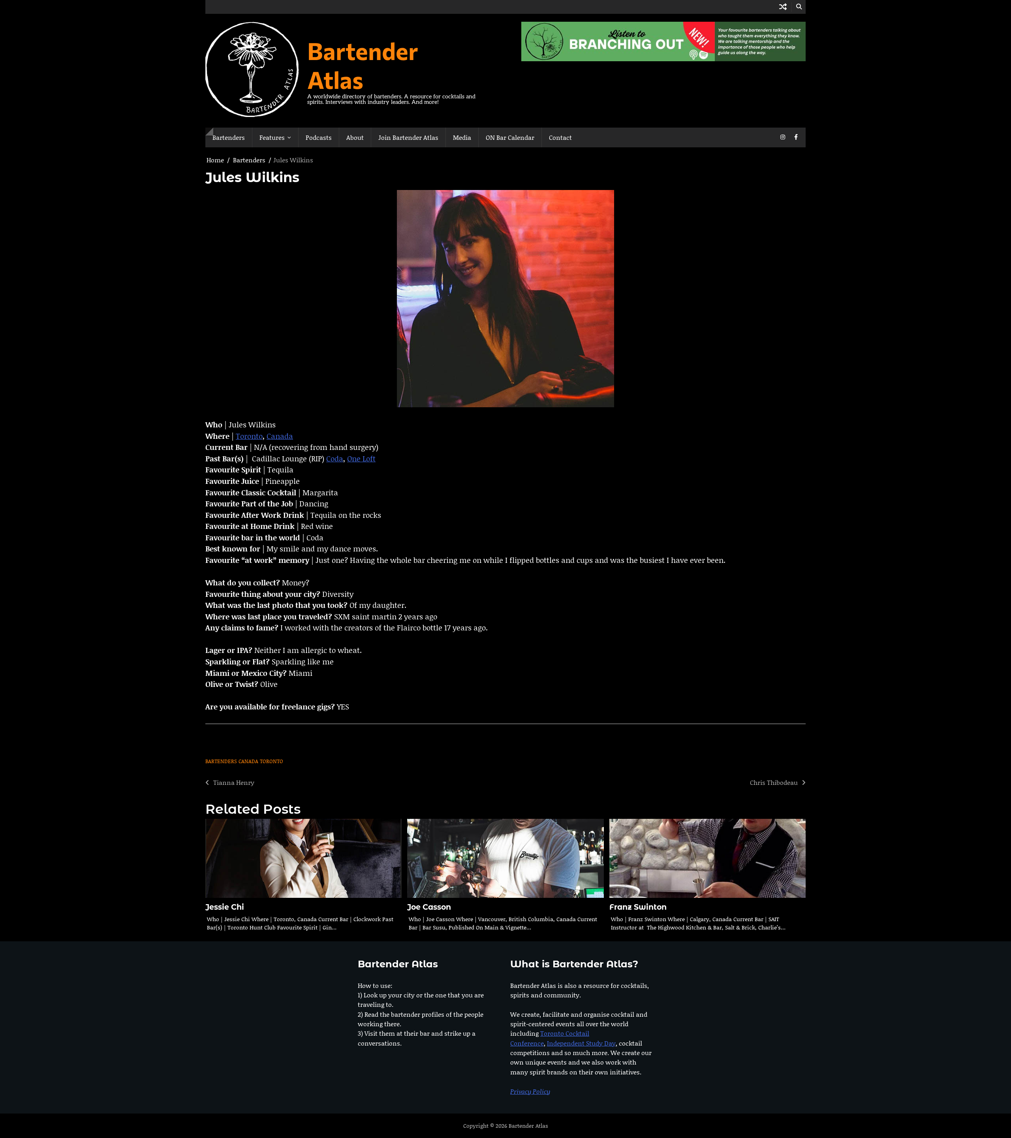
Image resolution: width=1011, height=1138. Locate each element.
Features (272, 137)
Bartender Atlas (362, 65)
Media (462, 137)
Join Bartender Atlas (408, 137)
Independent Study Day (581, 1043)
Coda (334, 458)
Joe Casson (429, 907)
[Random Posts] (783, 6)
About (355, 137)
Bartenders (228, 137)
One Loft (361, 458)
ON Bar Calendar (510, 137)
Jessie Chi (224, 907)
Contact (560, 137)
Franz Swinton (638, 907)
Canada (280, 436)
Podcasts (319, 137)
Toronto (249, 436)
